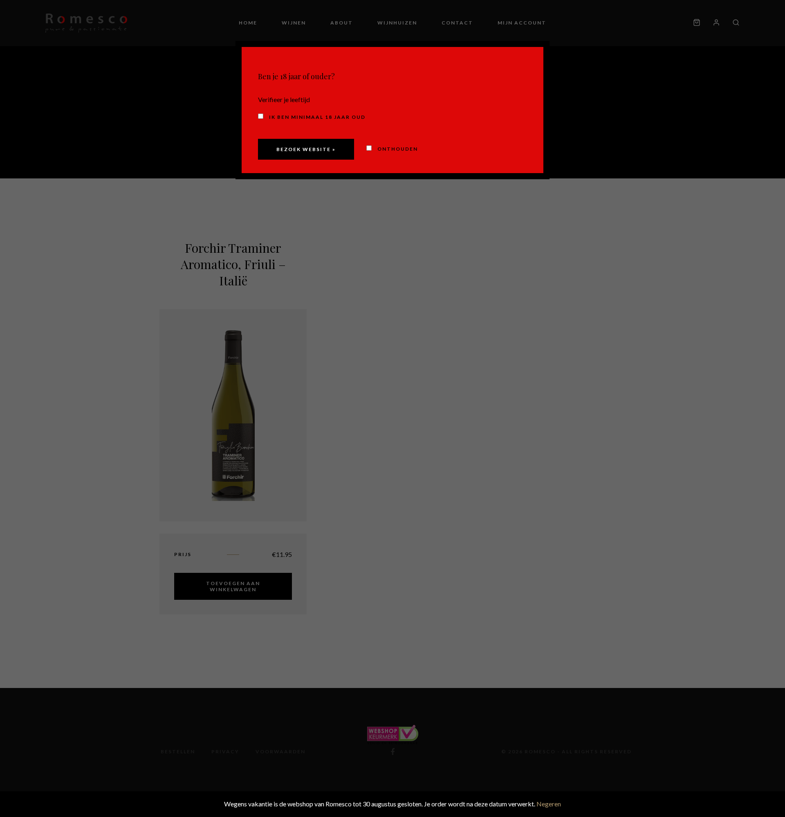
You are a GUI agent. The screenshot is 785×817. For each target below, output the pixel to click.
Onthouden (397, 149)
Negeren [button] (548, 804)
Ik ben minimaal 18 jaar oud (316, 117)
